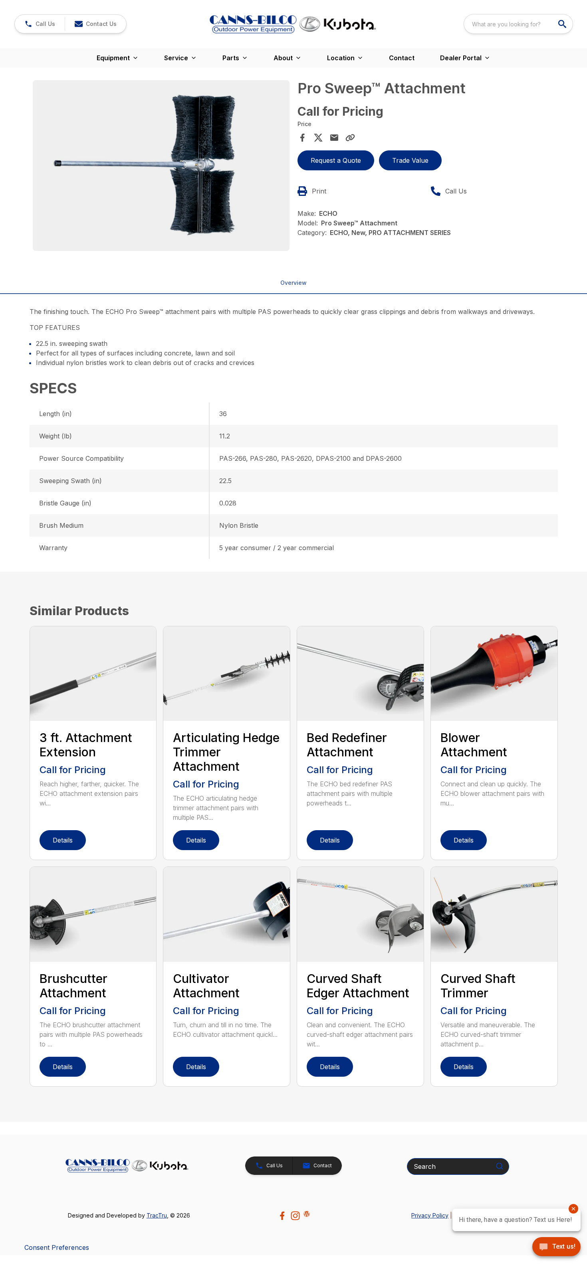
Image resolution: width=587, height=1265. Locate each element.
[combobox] (518, 24)
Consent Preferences (56, 1247)
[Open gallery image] (161, 165)
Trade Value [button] (410, 160)
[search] (563, 24)
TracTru (157, 1215)
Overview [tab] (293, 282)
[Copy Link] (350, 137)
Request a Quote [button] (336, 160)
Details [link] (63, 840)
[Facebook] (282, 1215)
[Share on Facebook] (302, 137)
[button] (40, 24)
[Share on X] (318, 137)
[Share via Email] (334, 137)
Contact (401, 58)
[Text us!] (556, 1247)
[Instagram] (295, 1215)
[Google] (306, 1214)
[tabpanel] (161, 166)
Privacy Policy (429, 1215)
